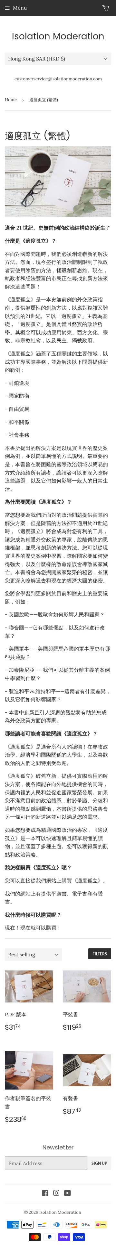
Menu (20, 7)
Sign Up (99, 1163)
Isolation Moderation (58, 36)
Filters (99, 954)
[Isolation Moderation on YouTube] (67, 1193)
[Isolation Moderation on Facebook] (45, 1193)
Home (11, 99)
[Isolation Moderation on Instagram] (56, 1193)
